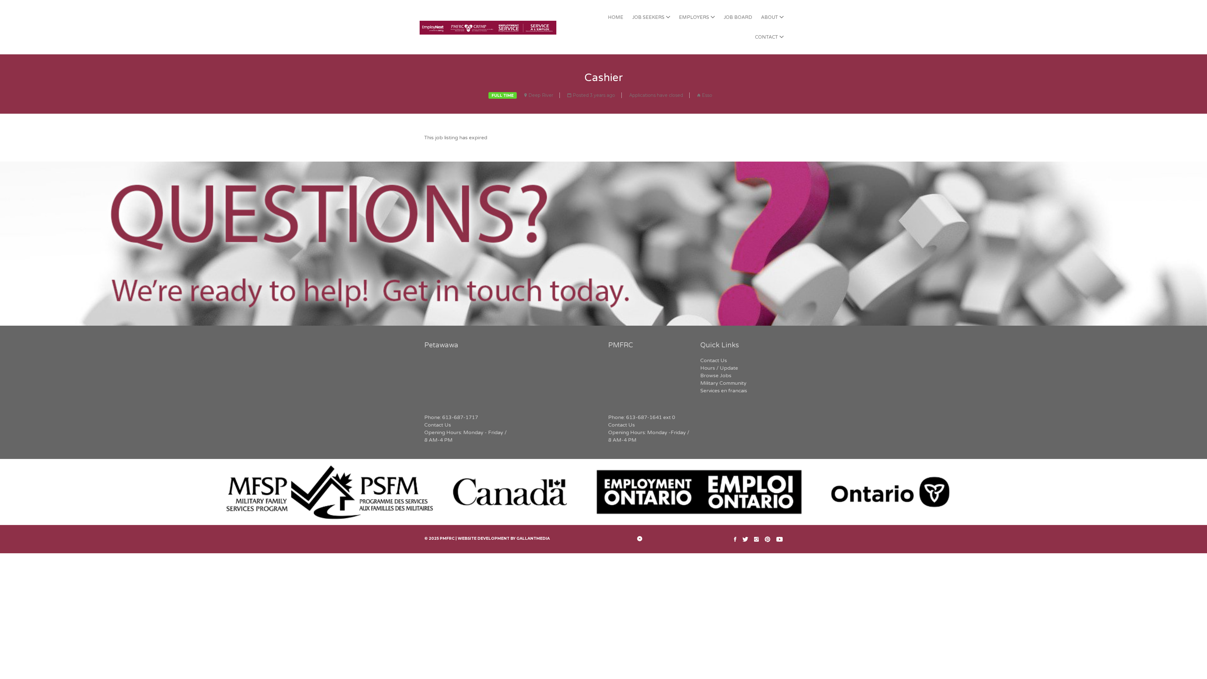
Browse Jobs (715, 376)
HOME (615, 17)
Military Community (723, 383)
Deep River (540, 95)
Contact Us (437, 425)
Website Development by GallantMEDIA (504, 538)
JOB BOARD (738, 17)
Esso (707, 95)
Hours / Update (719, 368)
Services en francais (723, 391)
